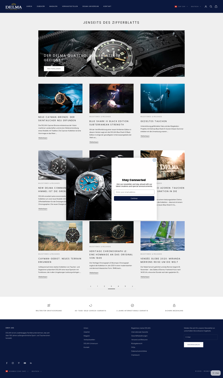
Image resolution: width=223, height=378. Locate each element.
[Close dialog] (154, 160)
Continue (134, 198)
